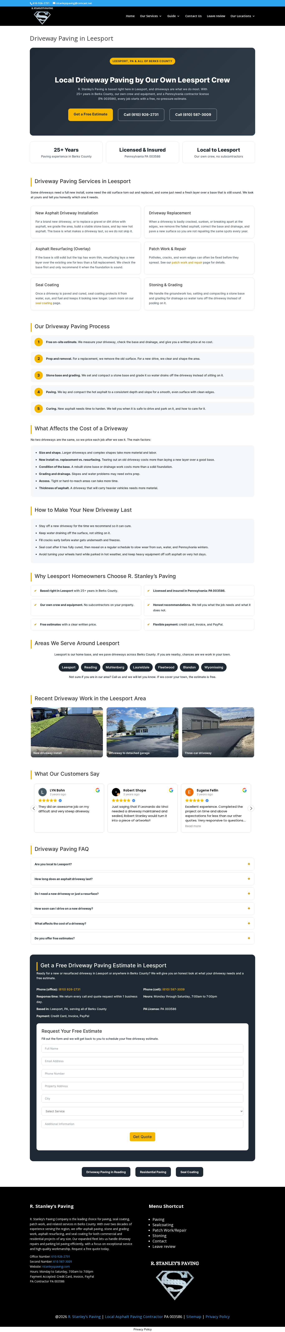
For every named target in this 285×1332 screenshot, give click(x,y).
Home (130, 16)
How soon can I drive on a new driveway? (64, 908)
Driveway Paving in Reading (106, 1172)
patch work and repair (187, 262)
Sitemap (193, 1316)
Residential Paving (153, 1172)
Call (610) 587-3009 (193, 114)
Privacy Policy (218, 1316)
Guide (171, 16)
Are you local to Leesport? (53, 864)
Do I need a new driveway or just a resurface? (67, 893)
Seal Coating (189, 1172)
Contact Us (193, 16)
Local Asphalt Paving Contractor (134, 1316)
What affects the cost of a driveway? (60, 923)
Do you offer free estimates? (55, 938)
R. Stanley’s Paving (84, 1316)
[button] (251, 808)
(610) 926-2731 (70, 989)
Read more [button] (193, 826)
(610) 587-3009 (173, 989)
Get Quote (142, 1137)
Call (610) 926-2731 (141, 114)
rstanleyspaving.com (56, 1266)
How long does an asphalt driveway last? (64, 879)
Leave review (216, 16)
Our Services (149, 16)
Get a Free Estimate (90, 114)
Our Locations (241, 16)
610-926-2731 (60, 1256)
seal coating (43, 303)
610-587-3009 (62, 1261)
